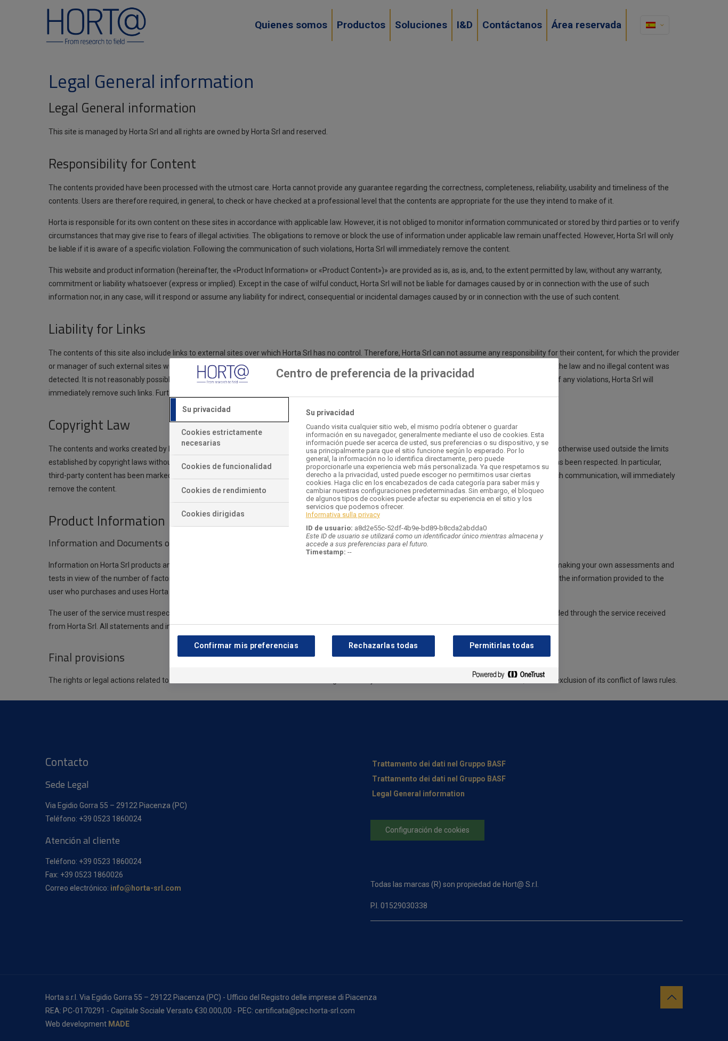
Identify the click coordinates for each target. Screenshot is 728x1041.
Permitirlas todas (502, 645)
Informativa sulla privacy (343, 515)
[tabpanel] (428, 488)
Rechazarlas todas (383, 645)
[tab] (229, 410)
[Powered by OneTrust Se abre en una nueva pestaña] (512, 676)
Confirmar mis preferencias (246, 645)
